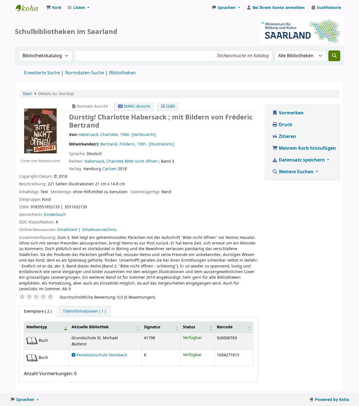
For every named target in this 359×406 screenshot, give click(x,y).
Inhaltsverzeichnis (99, 230)
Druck (285, 124)
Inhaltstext (67, 230)
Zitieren (287, 136)
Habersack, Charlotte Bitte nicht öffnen (121, 161)
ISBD (170, 106)
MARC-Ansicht (136, 106)
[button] (54, 8)
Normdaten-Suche (84, 73)
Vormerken (291, 113)
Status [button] (189, 327)
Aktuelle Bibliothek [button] (90, 327)
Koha (30, 7)
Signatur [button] (152, 327)
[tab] (84, 311)
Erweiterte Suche (42, 73)
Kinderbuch (55, 215)
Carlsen (109, 169)
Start (27, 94)
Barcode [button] (225, 327)
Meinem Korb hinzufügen (307, 148)
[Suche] (334, 55)
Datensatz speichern (302, 160)
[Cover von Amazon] (40, 130)
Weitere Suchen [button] (296, 172)
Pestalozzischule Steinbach (101, 355)
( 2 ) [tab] (38, 311)
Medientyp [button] (36, 327)
